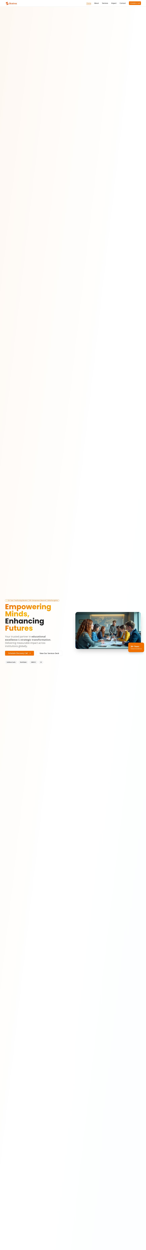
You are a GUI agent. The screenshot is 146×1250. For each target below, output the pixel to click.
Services (105, 3)
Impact (114, 3)
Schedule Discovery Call (18, 653)
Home (88, 3)
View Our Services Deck (49, 653)
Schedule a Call (135, 3)
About (96, 3)
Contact (123, 3)
